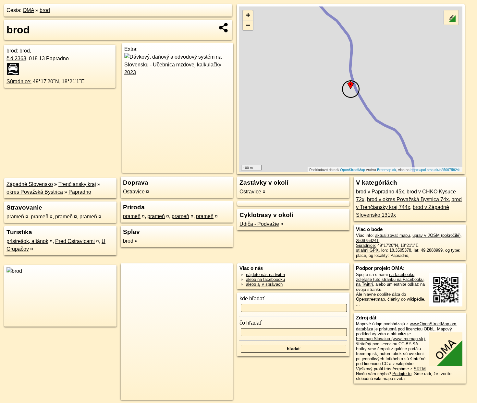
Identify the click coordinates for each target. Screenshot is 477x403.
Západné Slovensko (29, 184)
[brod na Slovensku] (15, 69)
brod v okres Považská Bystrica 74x (408, 199)
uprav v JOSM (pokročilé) (436, 235)
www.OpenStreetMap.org (433, 323)
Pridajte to (401, 373)
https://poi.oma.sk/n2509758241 (435, 169)
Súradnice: (18, 81)
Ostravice (134, 191)
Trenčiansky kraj (77, 184)
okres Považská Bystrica (34, 192)
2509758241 (367, 240)
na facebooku (401, 274)
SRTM (420, 368)
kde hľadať (251, 298)
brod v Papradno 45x (380, 191)
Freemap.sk (386, 169)
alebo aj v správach (264, 284)
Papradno (79, 192)
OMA (28, 10)
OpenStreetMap (352, 169)
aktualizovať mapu (392, 235)
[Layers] (451, 17)
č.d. (16, 58)
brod (45, 10)
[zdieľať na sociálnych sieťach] (223, 27)
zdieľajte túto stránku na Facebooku (389, 279)
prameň (15, 216)
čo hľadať (250, 323)
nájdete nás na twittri (265, 274)
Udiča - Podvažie (259, 224)
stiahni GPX (367, 250)
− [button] (248, 25)
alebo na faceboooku (265, 279)
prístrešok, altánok (27, 241)
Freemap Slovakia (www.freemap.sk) (390, 338)
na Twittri (364, 284)
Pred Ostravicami (75, 241)
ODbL (429, 329)
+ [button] (248, 15)
